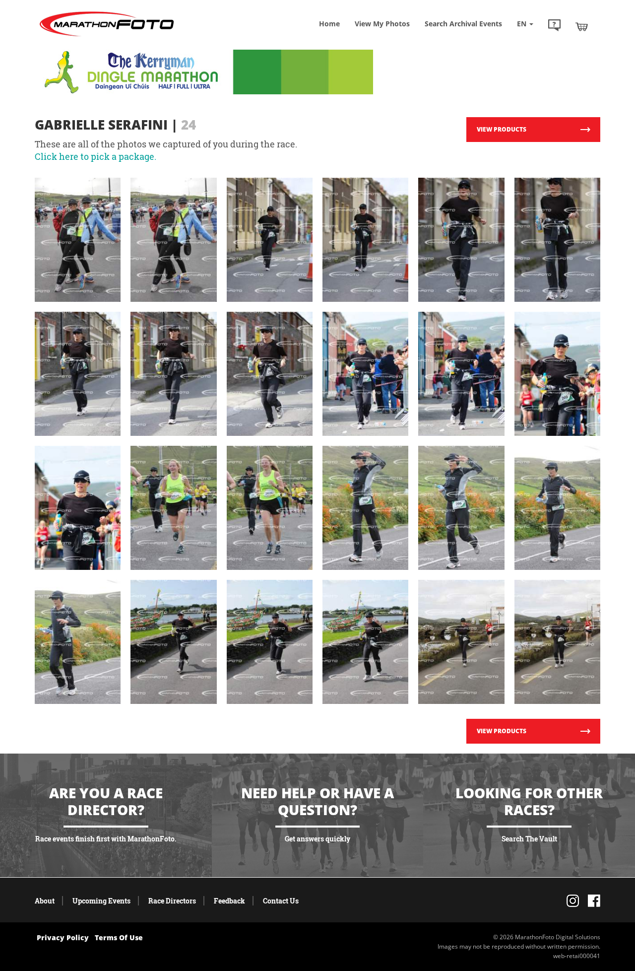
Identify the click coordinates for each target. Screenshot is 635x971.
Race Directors (172, 900)
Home (329, 23)
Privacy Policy (63, 937)
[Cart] (581, 26)
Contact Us (281, 900)
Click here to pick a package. (95, 156)
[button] (554, 26)
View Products (501, 129)
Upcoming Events (101, 900)
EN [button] (522, 23)
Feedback (229, 900)
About (45, 900)
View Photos (382, 23)
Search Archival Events (463, 23)
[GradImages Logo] (107, 36)
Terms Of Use (119, 937)
